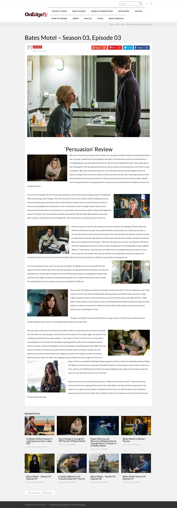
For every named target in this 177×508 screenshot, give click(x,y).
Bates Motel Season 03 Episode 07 (134, 477)
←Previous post (33, 493)
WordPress (82, 505)
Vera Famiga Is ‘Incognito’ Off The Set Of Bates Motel (71, 439)
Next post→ (48, 493)
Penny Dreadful (116, 18)
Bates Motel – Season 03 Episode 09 (38, 477)
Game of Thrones (59, 18)
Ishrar (36, 51)
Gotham (138, 11)
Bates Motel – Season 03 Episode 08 (103, 477)
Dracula (88, 18)
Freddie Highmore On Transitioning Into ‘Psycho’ (71, 477)
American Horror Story (102, 11)
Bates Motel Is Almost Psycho (134, 439)
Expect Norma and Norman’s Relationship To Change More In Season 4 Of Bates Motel (103, 442)
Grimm (76, 18)
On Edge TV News (59, 11)
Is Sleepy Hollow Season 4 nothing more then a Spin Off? (39, 441)
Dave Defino (42, 447)
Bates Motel (123, 11)
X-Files (100, 18)
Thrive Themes (63, 505)
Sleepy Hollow (78, 11)
